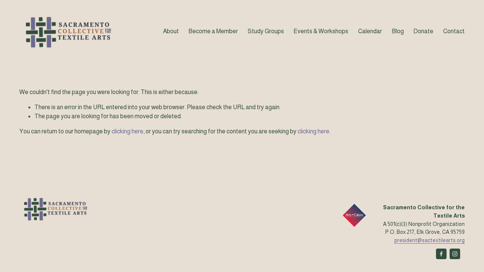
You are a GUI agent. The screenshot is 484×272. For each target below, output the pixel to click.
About (171, 31)
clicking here (127, 131)
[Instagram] (455, 254)
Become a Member (213, 31)
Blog (398, 31)
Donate (423, 31)
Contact (454, 31)
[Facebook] (441, 254)
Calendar (370, 31)
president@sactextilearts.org (429, 240)
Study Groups (266, 31)
